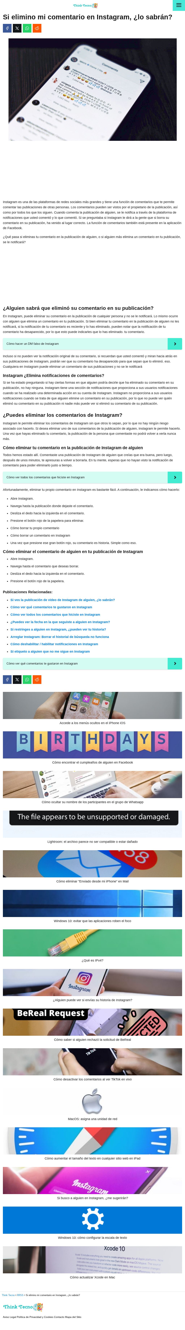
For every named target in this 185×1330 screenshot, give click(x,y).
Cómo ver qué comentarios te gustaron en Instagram (51, 607)
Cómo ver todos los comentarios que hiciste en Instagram (55, 614)
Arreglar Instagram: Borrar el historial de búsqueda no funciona (59, 637)
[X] (17, 28)
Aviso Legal (9, 1317)
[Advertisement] (92, 170)
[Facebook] (7, 28)
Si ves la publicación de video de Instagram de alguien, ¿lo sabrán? (62, 600)
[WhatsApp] (27, 28)
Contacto (59, 1317)
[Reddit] (37, 28)
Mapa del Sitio (73, 1317)
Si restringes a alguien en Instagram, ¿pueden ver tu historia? (58, 629)
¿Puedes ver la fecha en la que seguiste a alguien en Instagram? (60, 622)
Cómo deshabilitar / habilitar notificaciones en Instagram (54, 644)
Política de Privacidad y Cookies (35, 1317)
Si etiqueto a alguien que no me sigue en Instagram (50, 651)
